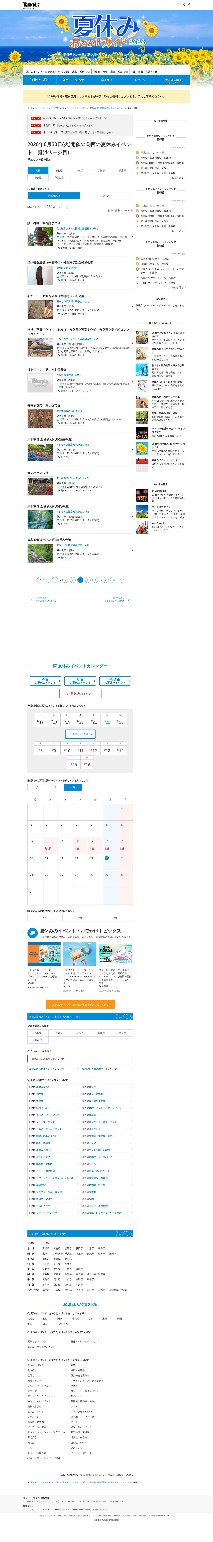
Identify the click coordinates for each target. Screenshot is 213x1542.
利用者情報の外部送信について (160, 1515)
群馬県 (90, 1253)
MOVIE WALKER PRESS (81, 1509)
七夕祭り (32, 1370)
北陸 (112, 71)
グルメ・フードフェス (39, 1385)
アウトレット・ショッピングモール (46, 1432)
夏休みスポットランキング (41, 1346)
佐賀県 (57, 1289)
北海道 (65, 71)
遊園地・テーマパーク (82, 1416)
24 (105, 579)
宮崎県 (101, 1289)
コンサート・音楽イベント (85, 1390)
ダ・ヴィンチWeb (44, 1509)
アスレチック (78, 1447)
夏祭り (108, 80)
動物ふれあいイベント (39, 1401)
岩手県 (68, 1248)
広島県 (45, 1279)
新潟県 (68, 1258)
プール (141, 80)
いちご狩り (45, 1501)
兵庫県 (122, 170)
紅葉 (105, 1501)
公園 (29, 1447)
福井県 (68, 1263)
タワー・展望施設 (36, 1452)
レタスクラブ (30, 1509)
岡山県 (57, 1279)
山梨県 (45, 1258)
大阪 (126, 71)
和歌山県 (59, 177)
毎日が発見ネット (99, 1509)
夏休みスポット (35, 1411)
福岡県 (45, 1289)
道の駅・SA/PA (79, 1442)
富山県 (57, 1263)
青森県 (57, 1248)
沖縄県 (123, 1289)
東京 (88, 71)
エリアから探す (74, 80)
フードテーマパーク (81, 1452)
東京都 (45, 1253)
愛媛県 (57, 1284)
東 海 (30, 1269)
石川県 (45, 1263)
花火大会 (81, 1501)
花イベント (76, 1396)
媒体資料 (117, 1515)
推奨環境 (72, 1515)
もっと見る (178, 178)
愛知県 (45, 1269)
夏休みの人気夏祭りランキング (48, 1058)
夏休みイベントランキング (85, 1341)
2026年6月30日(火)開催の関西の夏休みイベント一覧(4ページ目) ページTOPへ (98, 1475)
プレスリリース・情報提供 (101, 1515)
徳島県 (68, 1284)
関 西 (30, 1274)
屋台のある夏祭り (80, 1375)
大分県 (90, 1289)
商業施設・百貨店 (80, 1432)
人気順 (106, 195)
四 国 (30, 1284)
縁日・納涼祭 (78, 1370)
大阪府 (101, 170)
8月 (115, 917)
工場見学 (32, 1437)
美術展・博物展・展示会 (83, 1401)
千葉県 (68, 1253)
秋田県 (79, 1248)
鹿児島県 (114, 1289)
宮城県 (45, 1248)
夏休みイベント (35, 1365)
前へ (45, 579)
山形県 (90, 1248)
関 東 (30, 1253)
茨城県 (112, 1253)
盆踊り (30, 1375)
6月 (45, 917)
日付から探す (41, 79)
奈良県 (38, 177)
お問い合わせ (83, 1515)
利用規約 (43, 1515)
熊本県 (79, 1289)
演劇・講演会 (34, 1406)
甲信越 (96, 71)
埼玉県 (79, 1253)
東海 (105, 71)
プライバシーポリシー (57, 1515)
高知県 (79, 1284)
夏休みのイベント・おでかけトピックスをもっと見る (80, 1004)
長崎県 (68, 1289)
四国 (140, 71)
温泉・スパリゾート (81, 1427)
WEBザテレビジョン (61, 1509)
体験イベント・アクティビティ (87, 1380)
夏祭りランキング (36, 1341)
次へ (115, 579)
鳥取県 (79, 1279)
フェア (74, 1406)
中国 (133, 71)
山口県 (68, 1279)
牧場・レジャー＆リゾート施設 (43, 1458)
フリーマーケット (36, 1390)
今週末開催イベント (175, 81)
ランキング (46, 1068)
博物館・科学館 (79, 1437)
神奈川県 (58, 1253)
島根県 (90, 1279)
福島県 (101, 1248)
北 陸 (30, 1263)
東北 (74, 71)
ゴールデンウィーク (67, 1501)
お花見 (54, 1501)
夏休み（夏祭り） (94, 1501)
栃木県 (101, 1253)
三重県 (68, 1269)
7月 (80, 917)
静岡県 (79, 1269)
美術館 (30, 1442)
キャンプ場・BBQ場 (81, 1411)
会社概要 (142, 1515)
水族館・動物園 (35, 1421)
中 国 (30, 1279)
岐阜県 (57, 1269)
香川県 (45, 1284)
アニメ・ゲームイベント (40, 1396)
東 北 (30, 1248)
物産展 (74, 1385)
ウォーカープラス (31, 1501)
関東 (82, 71)
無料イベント (34, 1380)
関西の (41, 1086)
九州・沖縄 (151, 71)
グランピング (34, 1416)
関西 (120, 71)
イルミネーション (116, 1501)
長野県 (57, 1258)
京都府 (80, 170)
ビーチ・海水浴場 (36, 1427)
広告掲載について (129, 1515)
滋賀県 (59, 170)
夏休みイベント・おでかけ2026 (43, 71)
